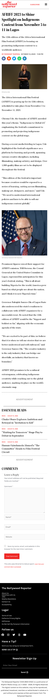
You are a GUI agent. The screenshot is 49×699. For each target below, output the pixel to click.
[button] (4, 59)
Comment (8, 486)
